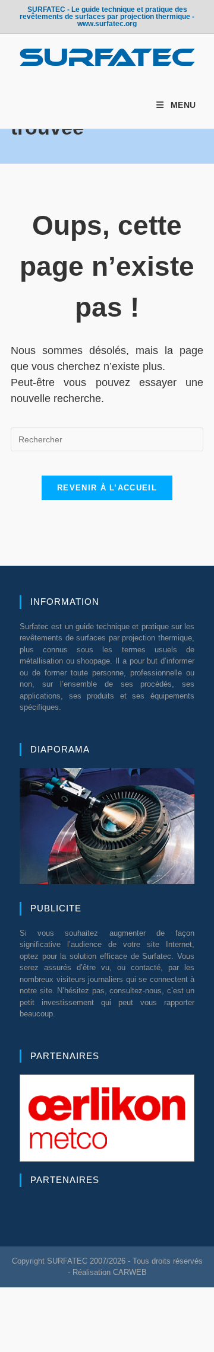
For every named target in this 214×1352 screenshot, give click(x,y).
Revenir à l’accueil (107, 487)
